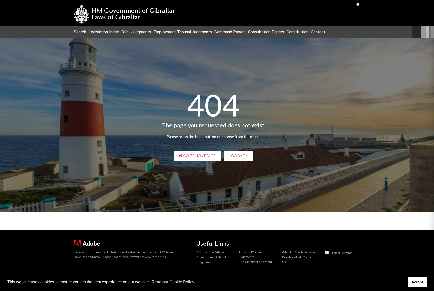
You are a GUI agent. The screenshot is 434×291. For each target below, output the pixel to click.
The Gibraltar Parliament (255, 262)
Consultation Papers (266, 32)
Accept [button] (417, 282)
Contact (318, 32)
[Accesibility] (358, 4)
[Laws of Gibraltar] (124, 13)
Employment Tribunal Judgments (183, 32)
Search (80, 32)
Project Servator (341, 253)
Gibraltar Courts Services (299, 252)
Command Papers (230, 32)
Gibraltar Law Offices (210, 252)
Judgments (141, 32)
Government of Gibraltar (213, 257)
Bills (125, 32)
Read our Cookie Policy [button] (173, 282)
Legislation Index (104, 32)
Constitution (297, 32)
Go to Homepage (198, 155)
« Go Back (238, 155)
